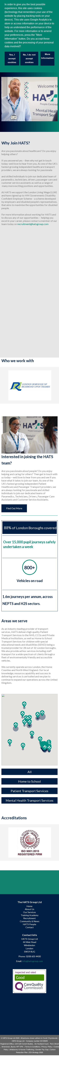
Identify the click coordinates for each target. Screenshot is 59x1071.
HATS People (29, 924)
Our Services (29, 912)
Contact (29, 927)
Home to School (29, 781)
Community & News (29, 921)
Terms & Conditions (32, 1046)
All (30, 772)
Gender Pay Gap (41, 1049)
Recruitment (29, 918)
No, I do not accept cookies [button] (29, 58)
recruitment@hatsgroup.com (32, 223)
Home (29, 906)
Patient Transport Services (29, 791)
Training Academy (29, 915)
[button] (9, 742)
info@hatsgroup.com (32, 961)
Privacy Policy (46, 1046)
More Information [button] (47, 56)
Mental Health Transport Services (29, 800)
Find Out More (14, 508)
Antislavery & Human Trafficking (22, 1049)
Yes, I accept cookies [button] (12, 58)
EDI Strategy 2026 (36, 1052)
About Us (29, 909)
